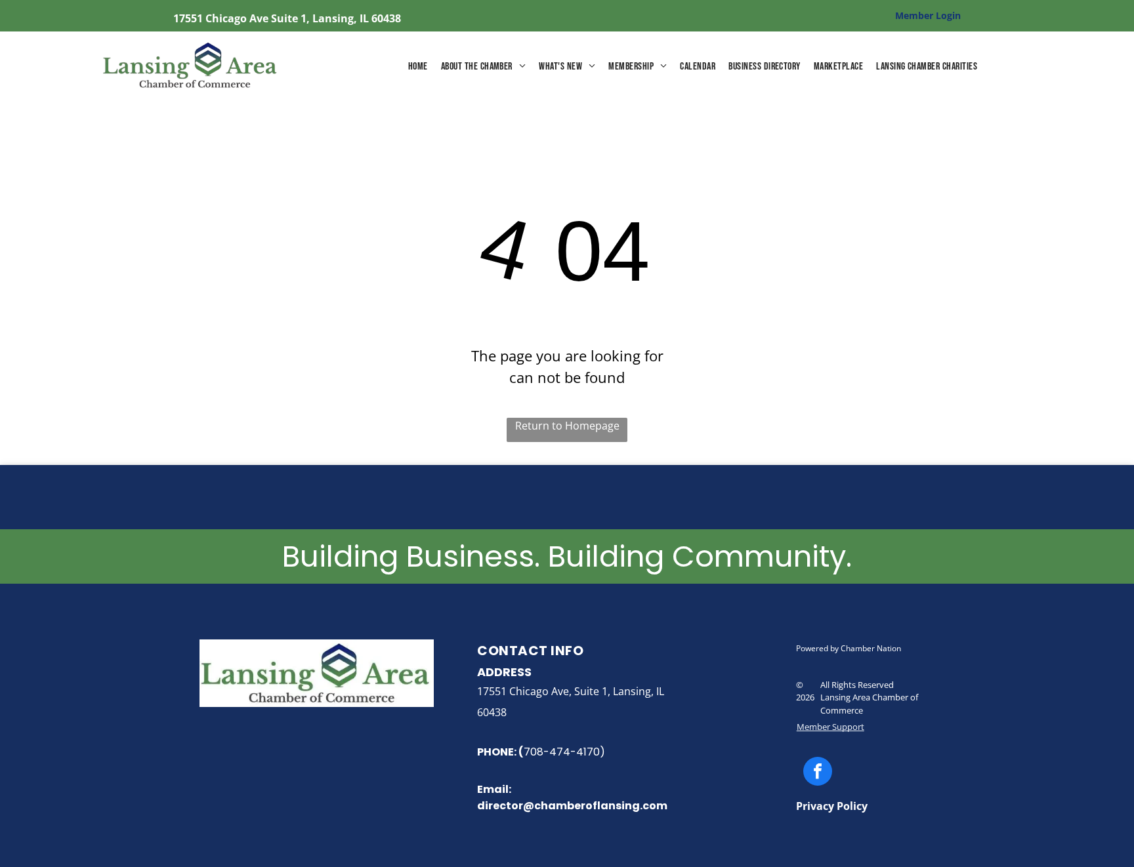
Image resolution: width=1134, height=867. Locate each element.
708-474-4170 (562, 751)
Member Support (830, 727)
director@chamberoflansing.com (572, 805)
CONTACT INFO (530, 650)
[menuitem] (418, 67)
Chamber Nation (871, 648)
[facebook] (817, 773)
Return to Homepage (567, 425)
